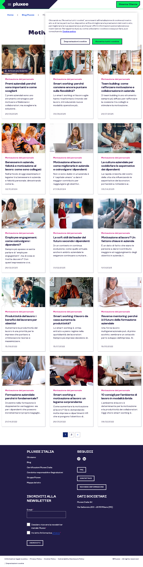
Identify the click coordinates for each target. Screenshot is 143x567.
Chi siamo (31, 457)
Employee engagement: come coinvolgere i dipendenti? (21, 241)
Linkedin (84, 458)
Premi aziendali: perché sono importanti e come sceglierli (21, 87)
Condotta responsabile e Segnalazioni (45, 472)
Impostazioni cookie (15, 563)
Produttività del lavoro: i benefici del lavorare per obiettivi (21, 320)
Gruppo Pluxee (34, 477)
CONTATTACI (86, 478)
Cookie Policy (50, 559)
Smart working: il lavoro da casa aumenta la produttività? (70, 320)
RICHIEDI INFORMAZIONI (92, 487)
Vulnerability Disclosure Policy (71, 559)
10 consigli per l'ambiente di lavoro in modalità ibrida (119, 396)
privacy (56, 533)
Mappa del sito (34, 482)
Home (10, 15)
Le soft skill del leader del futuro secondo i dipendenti (71, 239)
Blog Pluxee (28, 15)
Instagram (78, 458)
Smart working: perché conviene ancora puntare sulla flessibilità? (70, 87)
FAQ (81, 470)
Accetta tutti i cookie (107, 41)
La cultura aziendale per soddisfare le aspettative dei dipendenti (118, 166)
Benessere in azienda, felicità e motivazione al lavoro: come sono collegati (23, 166)
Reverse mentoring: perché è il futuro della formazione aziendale (119, 320)
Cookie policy (69, 31)
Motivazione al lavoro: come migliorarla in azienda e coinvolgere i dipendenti (71, 166)
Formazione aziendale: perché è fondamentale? (21, 396)
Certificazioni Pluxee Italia (39, 467)
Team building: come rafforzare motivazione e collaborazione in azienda (117, 87)
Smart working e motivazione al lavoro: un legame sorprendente (69, 398)
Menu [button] (9, 4)
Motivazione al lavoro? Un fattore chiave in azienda (118, 239)
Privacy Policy (36, 559)
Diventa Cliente (128, 4)
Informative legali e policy (16, 559)
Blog (29, 462)
